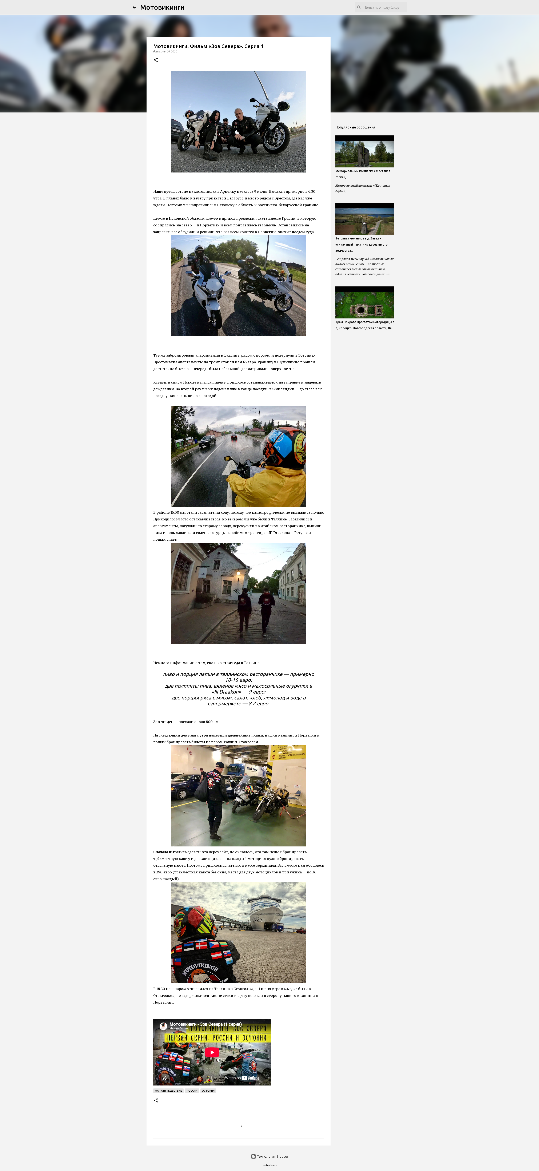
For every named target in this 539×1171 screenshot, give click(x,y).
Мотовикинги (162, 7)
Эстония (208, 1090)
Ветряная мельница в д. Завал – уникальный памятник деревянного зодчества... (361, 244)
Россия (192, 1090)
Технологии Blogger (272, 1156)
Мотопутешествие (168, 1090)
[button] (155, 60)
